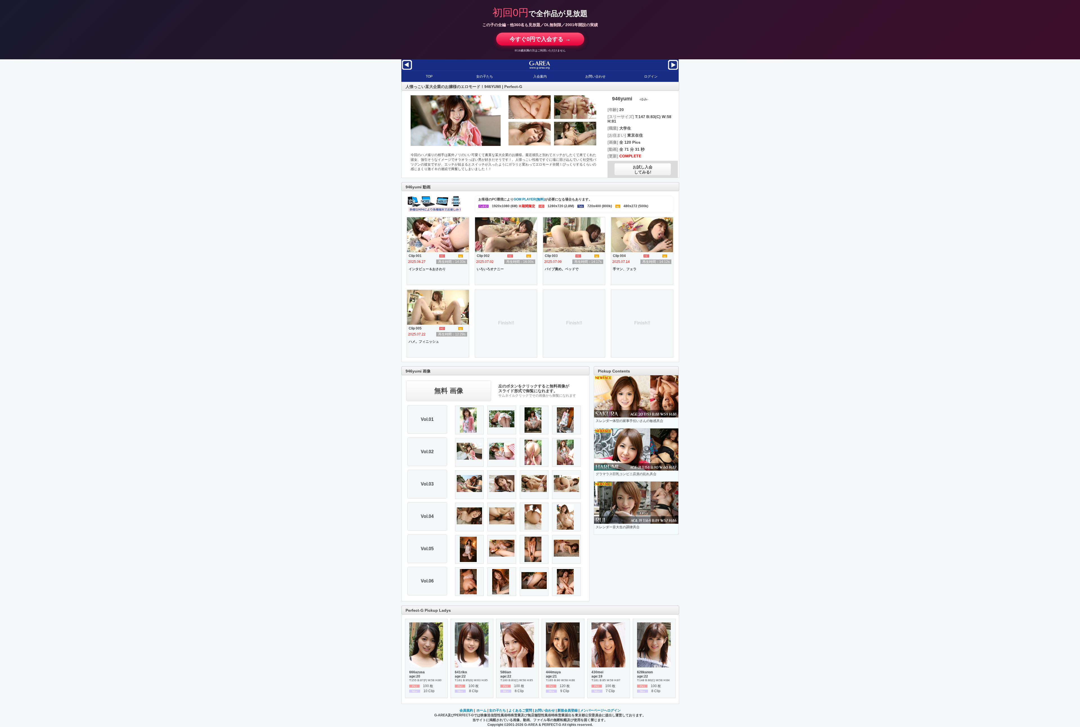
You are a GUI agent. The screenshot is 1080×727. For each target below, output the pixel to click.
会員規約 (466, 710)
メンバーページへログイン (600, 710)
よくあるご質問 (520, 710)
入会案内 (540, 76)
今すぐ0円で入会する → (540, 39)
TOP (429, 76)
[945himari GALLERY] (673, 69)
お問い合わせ (595, 76)
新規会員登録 (567, 710)
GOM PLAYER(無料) (529, 199)
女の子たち (484, 76)
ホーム (481, 710)
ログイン (651, 76)
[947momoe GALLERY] (407, 69)
